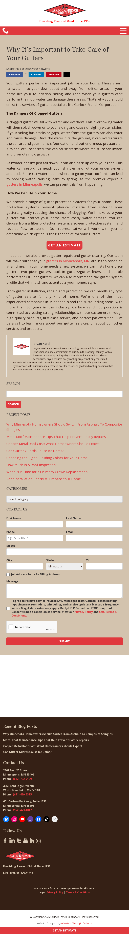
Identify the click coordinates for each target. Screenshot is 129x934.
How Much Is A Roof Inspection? (31, 465)
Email (70, 532)
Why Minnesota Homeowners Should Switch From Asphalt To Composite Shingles (58, 734)
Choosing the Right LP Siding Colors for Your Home (47, 458)
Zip (88, 560)
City (9, 560)
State (50, 560)
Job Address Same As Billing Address (35, 574)
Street (10, 545)
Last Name (73, 518)
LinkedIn (36, 74)
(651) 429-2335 (22, 794)
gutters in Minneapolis (24, 184)
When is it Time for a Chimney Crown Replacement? (47, 472)
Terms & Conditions (78, 892)
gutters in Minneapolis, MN (68, 261)
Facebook (14, 74)
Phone (10, 532)
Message (12, 581)
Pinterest (54, 74)
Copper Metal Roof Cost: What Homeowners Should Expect (53, 443)
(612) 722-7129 (22, 779)
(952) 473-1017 (22, 810)
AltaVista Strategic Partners (76, 923)
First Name (13, 518)
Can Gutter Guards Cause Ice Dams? (35, 450)
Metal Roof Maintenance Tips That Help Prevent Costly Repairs (56, 436)
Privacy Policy (83, 612)
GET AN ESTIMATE (64, 930)
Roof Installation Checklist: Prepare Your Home (43, 479)
